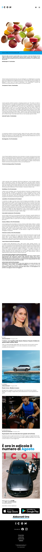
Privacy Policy (21, 535)
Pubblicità (21, 540)
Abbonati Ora (21, 516)
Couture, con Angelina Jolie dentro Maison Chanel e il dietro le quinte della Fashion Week (20, 341)
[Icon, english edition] (36, 7)
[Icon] (6, 7)
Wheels (5, 384)
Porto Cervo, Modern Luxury (10, 388)
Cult (4, 337)
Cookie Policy (21, 537)
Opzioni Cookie (21, 538)
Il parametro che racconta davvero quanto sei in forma (18, 434)
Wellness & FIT (7, 430)
